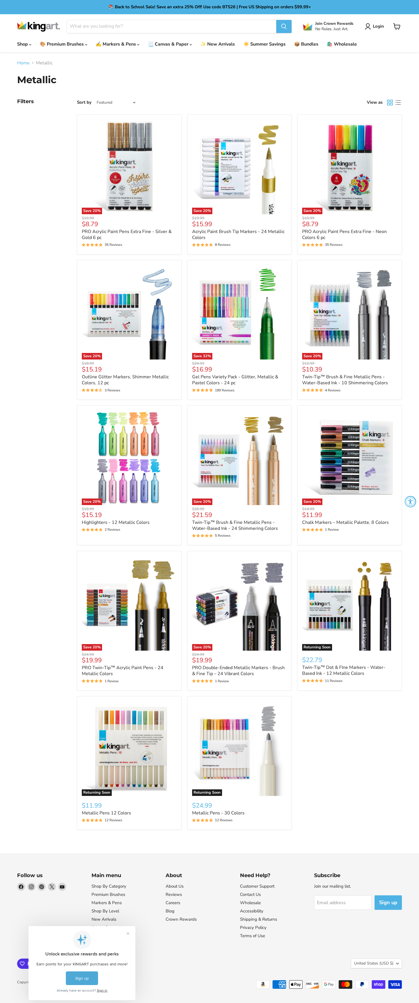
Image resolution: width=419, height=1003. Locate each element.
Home (23, 63)
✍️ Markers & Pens (116, 44)
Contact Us (250, 894)
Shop (23, 44)
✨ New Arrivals (217, 44)
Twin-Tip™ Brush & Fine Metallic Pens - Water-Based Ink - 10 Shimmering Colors (345, 380)
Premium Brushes (108, 894)
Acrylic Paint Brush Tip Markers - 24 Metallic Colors (238, 234)
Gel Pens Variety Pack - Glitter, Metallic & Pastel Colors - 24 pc (235, 380)
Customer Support (257, 886)
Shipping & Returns (258, 919)
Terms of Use (252, 936)
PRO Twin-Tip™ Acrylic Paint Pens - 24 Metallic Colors (122, 671)
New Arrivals (103, 919)
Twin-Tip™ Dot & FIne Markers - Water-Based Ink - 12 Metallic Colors (343, 670)
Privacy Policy (253, 927)
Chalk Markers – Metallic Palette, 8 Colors (345, 522)
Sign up (388, 902)
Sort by (84, 102)
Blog (170, 911)
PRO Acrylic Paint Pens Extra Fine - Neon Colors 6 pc (344, 234)
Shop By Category (108, 886)
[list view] (398, 103)
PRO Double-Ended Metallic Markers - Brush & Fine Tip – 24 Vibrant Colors (238, 671)
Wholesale (250, 903)
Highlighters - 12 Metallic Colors (116, 522)
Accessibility (251, 911)
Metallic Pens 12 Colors (106, 813)
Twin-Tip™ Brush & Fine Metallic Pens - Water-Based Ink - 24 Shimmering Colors (235, 525)
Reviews (174, 894)
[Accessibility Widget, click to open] (410, 501)
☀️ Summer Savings (264, 44)
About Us (175, 886)
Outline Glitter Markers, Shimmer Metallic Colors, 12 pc (125, 380)
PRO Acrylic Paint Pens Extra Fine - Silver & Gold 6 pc (127, 234)
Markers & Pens (106, 903)
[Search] (284, 26)
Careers (173, 903)
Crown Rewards (181, 919)
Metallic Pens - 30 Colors (218, 813)
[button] (375, 26)
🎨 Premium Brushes (62, 44)
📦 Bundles (306, 44)
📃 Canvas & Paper (169, 44)
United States (373, 963)
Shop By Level (105, 911)
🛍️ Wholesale (342, 44)
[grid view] (390, 103)
